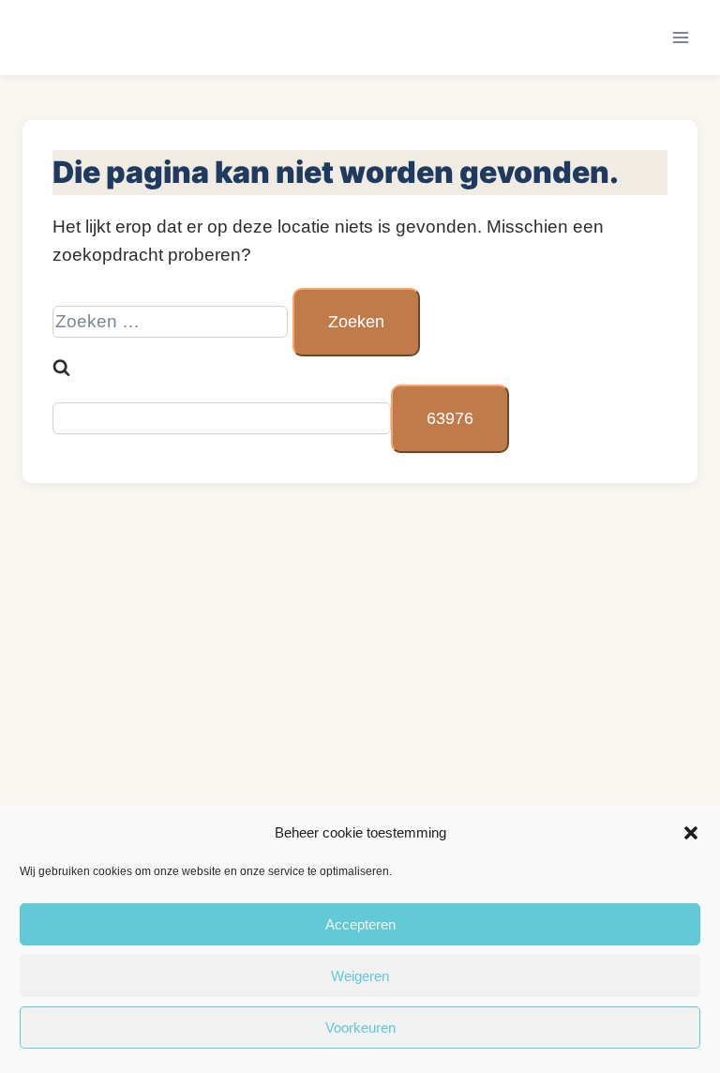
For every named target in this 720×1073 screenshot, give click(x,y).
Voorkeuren (360, 1027)
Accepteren (360, 924)
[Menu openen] (680, 37)
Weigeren (360, 976)
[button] (691, 833)
